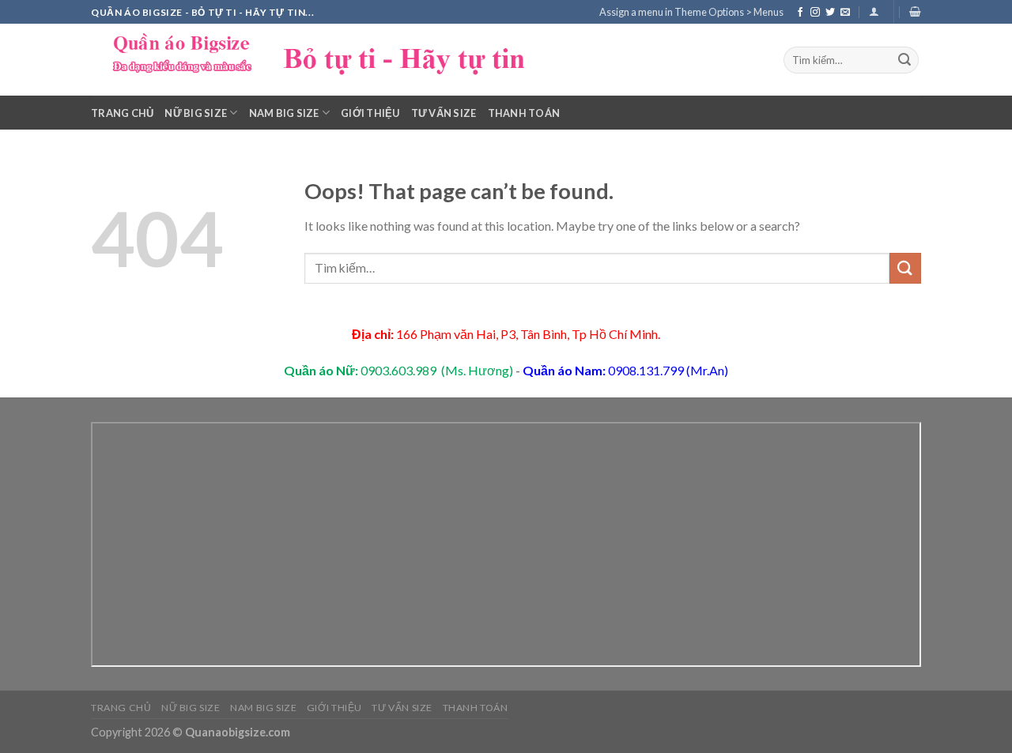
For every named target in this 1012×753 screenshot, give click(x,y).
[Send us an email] (845, 12)
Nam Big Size (284, 113)
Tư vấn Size (444, 113)
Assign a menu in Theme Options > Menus (691, 12)
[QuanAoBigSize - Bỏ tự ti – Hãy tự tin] (328, 60)
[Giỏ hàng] (915, 11)
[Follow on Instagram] (815, 12)
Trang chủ (122, 113)
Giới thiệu (370, 113)
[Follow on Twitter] (830, 12)
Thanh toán (524, 113)
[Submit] (904, 60)
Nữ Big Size (195, 113)
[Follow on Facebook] (800, 12)
